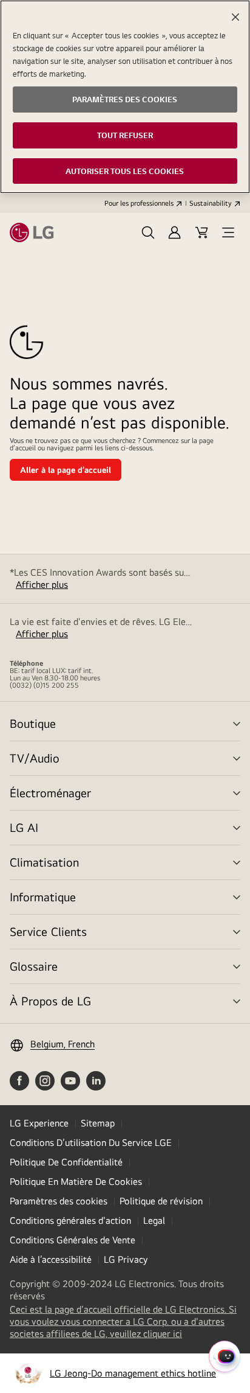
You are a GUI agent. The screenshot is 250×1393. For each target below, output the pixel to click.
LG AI (24, 827)
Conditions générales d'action (70, 1220)
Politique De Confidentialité (66, 1162)
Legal (154, 1220)
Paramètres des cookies (58, 1201)
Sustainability (210, 203)
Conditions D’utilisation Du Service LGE (91, 1142)
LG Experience (39, 1123)
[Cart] (201, 232)
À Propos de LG (50, 1001)
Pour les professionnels (139, 203)
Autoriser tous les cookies (125, 171)
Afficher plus (42, 584)
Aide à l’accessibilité (51, 1259)
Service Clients (48, 931)
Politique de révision (161, 1201)
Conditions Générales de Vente (72, 1240)
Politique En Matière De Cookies (76, 1181)
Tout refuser (125, 135)
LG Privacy (125, 1259)
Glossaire (34, 966)
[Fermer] (235, 17)
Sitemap (98, 1123)
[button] (148, 232)
